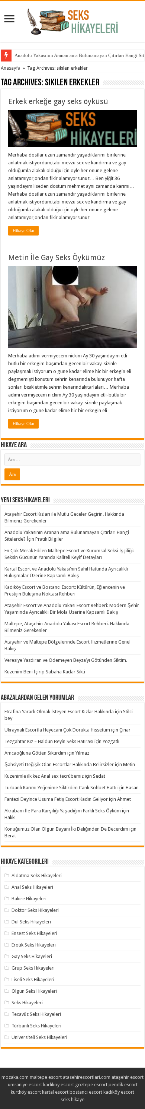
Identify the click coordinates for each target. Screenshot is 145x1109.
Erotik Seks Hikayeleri (34, 945)
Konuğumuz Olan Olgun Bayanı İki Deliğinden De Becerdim (66, 829)
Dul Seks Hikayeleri (31, 922)
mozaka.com (15, 1077)
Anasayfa (10, 68)
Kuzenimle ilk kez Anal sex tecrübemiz (44, 776)
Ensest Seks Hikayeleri (34, 933)
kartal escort (55, 1092)
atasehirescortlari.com (86, 1077)
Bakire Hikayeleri (29, 898)
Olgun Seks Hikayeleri (34, 991)
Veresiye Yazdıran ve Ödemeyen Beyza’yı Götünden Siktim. (65, 660)
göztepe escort (91, 1084)
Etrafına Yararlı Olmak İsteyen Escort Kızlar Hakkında (59, 711)
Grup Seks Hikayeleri (33, 968)
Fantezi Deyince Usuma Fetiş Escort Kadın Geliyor (56, 799)
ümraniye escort (25, 1084)
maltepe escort (46, 1077)
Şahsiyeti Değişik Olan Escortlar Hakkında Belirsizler (59, 764)
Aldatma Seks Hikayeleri (37, 875)
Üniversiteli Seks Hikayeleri (39, 1037)
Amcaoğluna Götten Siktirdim (35, 753)
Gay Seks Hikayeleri (32, 956)
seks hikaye (72, 1099)
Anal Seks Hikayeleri (32, 887)
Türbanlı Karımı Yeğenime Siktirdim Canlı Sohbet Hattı (60, 787)
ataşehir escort (128, 1077)
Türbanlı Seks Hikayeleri (36, 1026)
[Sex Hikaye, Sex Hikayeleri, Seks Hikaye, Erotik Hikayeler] (73, 20)
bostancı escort (86, 1092)
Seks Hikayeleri (27, 1002)
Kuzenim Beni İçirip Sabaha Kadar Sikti (44, 671)
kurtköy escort (26, 1092)
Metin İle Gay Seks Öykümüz (56, 257)
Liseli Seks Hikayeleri (33, 979)
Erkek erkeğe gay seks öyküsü (58, 101)
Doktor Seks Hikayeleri (35, 910)
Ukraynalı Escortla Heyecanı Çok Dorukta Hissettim (57, 730)
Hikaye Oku (23, 230)
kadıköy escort (58, 1084)
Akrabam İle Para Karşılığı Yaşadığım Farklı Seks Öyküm (62, 810)
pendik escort (123, 1084)
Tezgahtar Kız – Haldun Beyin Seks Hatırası (48, 741)
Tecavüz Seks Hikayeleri (36, 1014)
